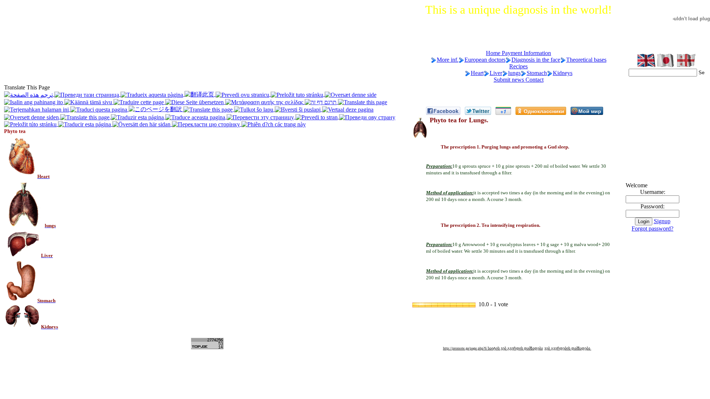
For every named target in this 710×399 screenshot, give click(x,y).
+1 (503, 111)
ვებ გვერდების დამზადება (567, 348)
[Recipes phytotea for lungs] (24, 225)
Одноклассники (544, 111)
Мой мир (589, 111)
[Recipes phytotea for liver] (22, 255)
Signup (662, 221)
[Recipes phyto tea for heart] (20, 176)
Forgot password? (652, 228)
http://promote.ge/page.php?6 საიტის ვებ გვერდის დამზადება (493, 348)
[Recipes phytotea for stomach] (20, 300)
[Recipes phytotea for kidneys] (22, 326)
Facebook (446, 111)
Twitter (480, 111)
